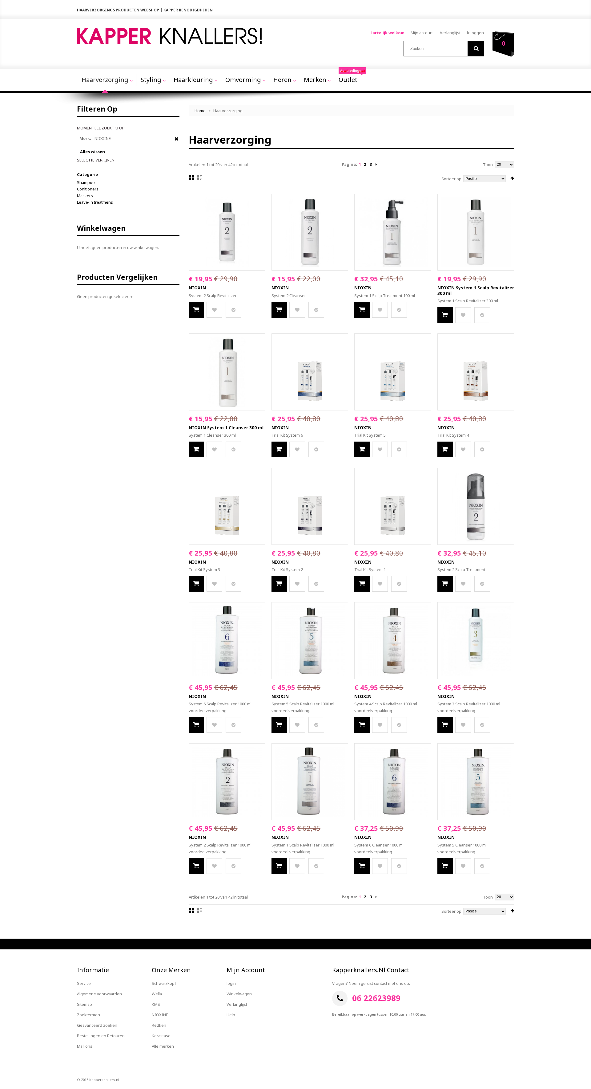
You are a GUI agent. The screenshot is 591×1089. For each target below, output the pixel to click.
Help (231, 1015)
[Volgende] (376, 164)
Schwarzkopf (164, 983)
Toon (488, 164)
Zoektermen (88, 1015)
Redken (159, 1025)
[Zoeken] (476, 48)
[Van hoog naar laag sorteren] (512, 178)
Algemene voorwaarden (99, 994)
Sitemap (84, 1004)
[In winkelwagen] (196, 310)
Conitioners (87, 189)
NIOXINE (160, 1015)
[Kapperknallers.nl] (169, 36)
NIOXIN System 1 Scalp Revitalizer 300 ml (475, 290)
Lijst (199, 177)
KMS (156, 1004)
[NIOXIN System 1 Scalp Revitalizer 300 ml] (475, 232)
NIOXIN (197, 288)
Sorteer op (451, 179)
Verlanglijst (450, 32)
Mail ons (84, 1046)
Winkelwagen (239, 994)
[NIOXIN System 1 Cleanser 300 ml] (227, 371)
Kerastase (161, 1035)
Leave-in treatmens (95, 202)
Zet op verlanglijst (214, 310)
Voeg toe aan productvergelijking (233, 310)
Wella (157, 994)
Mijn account (422, 32)
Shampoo (86, 182)
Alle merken (163, 1046)
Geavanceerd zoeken (97, 1025)
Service (84, 983)
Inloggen (475, 32)
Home (200, 110)
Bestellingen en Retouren (101, 1035)
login (231, 983)
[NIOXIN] (227, 232)
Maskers (85, 195)
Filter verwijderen (177, 141)
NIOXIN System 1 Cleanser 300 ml (226, 427)
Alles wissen (92, 151)
